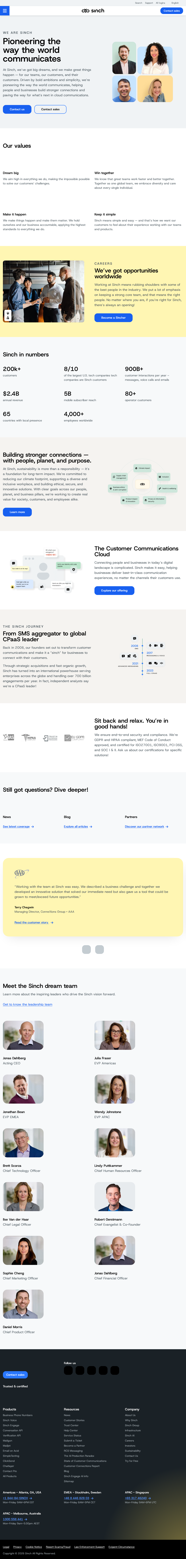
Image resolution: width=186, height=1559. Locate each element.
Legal (6, 1546)
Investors (130, 1445)
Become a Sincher (113, 318)
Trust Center (71, 1425)
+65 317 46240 (136, 1498)
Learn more (17, 512)
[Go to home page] (93, 11)
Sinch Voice (10, 1420)
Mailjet (7, 1445)
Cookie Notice (34, 1546)
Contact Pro (10, 1471)
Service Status (72, 1435)
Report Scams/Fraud (58, 1546)
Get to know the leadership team (27, 1004)
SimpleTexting (11, 1455)
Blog (66, 1471)
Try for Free (131, 1461)
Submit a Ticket (73, 1440)
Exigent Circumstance (122, 1546)
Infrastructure (133, 1430)
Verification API (12, 1435)
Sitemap (69, 1481)
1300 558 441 (13, 1519)
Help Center (71, 1430)
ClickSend (9, 1461)
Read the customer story (32, 922)
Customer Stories (74, 1420)
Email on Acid (11, 1450)
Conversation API (13, 1430)
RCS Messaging (73, 1450)
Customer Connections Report (82, 1466)
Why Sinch (131, 1420)
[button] (137, 3)
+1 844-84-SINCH (15, 1498)
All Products (10, 1476)
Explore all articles (76, 826)
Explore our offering (114, 590)
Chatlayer (8, 1466)
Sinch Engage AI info (76, 1476)
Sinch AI (129, 1435)
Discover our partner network (144, 826)
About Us (130, 1415)
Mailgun (7, 1440)
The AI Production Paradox (79, 1455)
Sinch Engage (11, 1425)
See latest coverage (16, 826)
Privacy (17, 1546)
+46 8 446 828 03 (76, 1498)
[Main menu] (5, 10)
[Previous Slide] (86, 949)
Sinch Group (132, 1425)
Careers (129, 1440)
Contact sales (172, 10)
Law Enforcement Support (89, 1546)
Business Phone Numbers (18, 1415)
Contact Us (131, 1455)
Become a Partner (74, 1445)
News (67, 1415)
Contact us (17, 109)
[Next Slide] (99, 949)
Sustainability (133, 1450)
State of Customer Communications (85, 1461)
